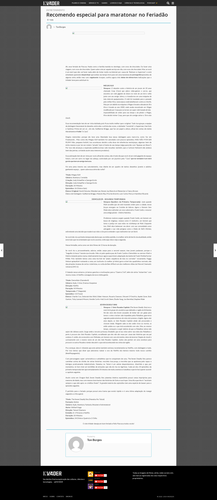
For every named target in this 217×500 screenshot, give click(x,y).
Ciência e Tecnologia (134, 3)
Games (104, 3)
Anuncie (69, 496)
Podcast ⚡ (152, 3)
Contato (60, 496)
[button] (168, 3)
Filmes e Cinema (79, 3)
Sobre (52, 496)
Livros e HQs (116, 3)
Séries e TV (94, 3)
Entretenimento (55, 10)
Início (45, 496)
